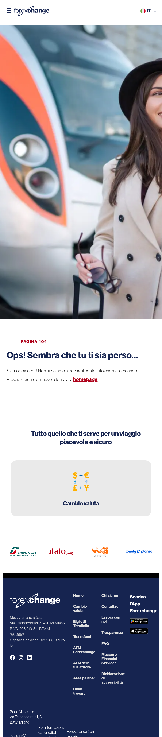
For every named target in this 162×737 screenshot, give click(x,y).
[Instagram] (21, 657)
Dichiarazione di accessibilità (112, 678)
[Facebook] (12, 657)
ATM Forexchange (84, 650)
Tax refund (82, 637)
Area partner (84, 678)
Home (78, 595)
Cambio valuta (80, 608)
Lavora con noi (110, 619)
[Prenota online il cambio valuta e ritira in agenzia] (81, 488)
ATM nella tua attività (82, 665)
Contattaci (110, 606)
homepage (85, 379)
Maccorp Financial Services (109, 658)
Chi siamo (109, 595)
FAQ (105, 643)
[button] (9, 10)
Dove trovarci (79, 691)
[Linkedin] (29, 657)
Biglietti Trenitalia (81, 624)
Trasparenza (112, 633)
